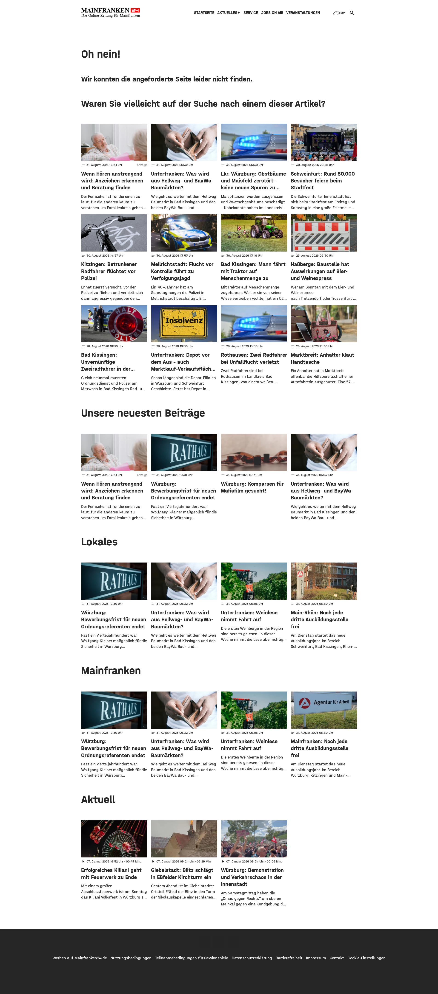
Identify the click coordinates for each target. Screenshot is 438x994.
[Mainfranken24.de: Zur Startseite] (110, 13)
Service (250, 12)
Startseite (204, 12)
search (352, 13)
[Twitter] (219, 942)
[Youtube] (233, 942)
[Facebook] (205, 942)
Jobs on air (272, 12)
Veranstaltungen (303, 12)
